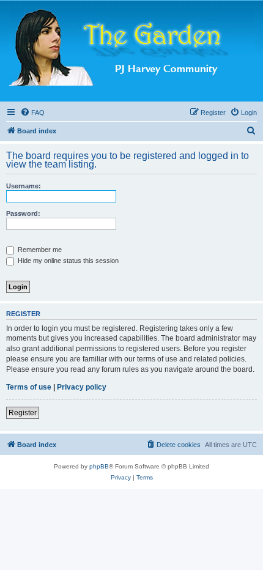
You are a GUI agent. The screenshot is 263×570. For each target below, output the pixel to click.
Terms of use (28, 387)
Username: (23, 186)
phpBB (99, 466)
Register (23, 413)
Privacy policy (81, 387)
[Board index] (132, 48)
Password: (23, 213)
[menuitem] (32, 112)
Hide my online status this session (67, 260)
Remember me (39, 249)
